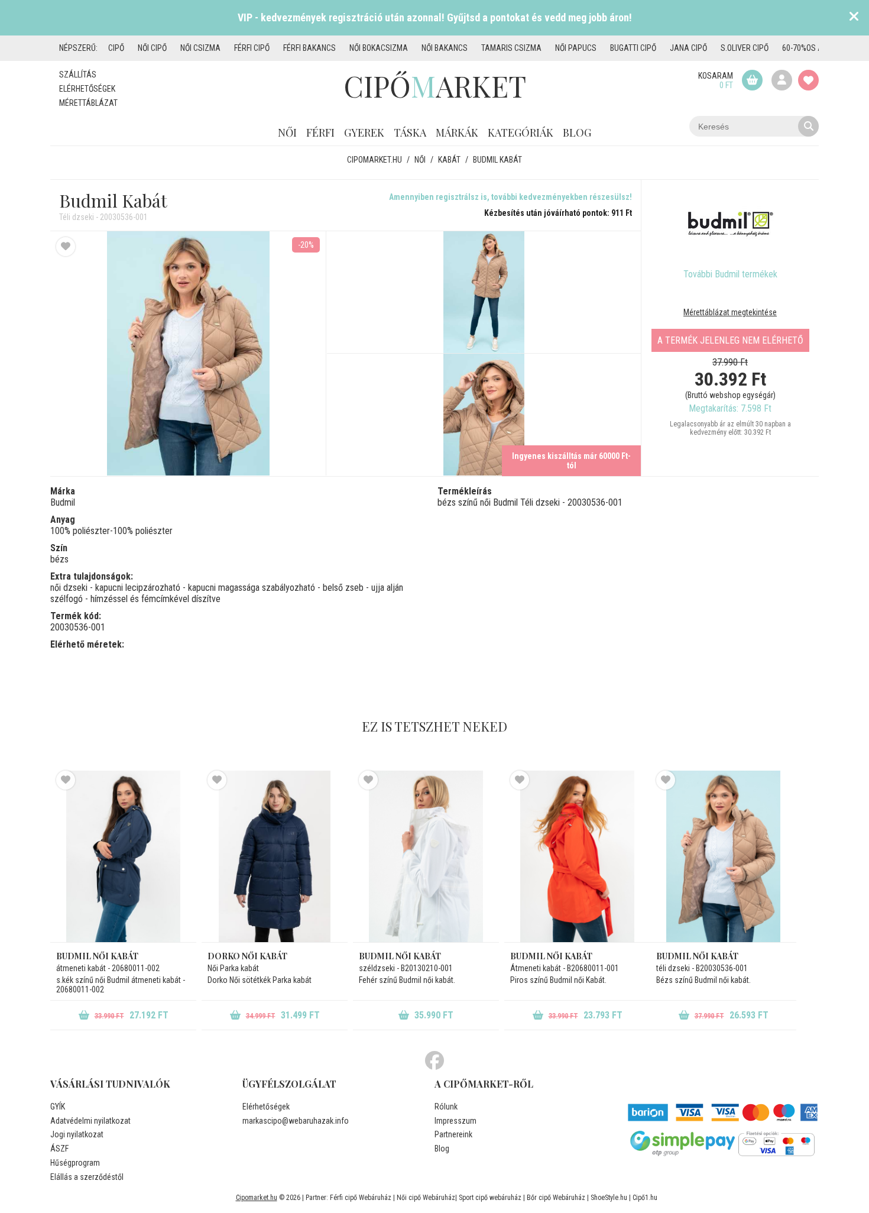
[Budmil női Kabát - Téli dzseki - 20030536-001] (484, 292)
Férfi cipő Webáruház (360, 1197)
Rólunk (446, 1106)
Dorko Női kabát (247, 956)
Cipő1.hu (645, 1197)
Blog (577, 132)
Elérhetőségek (87, 88)
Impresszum (455, 1120)
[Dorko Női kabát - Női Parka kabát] (275, 856)
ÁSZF (59, 1148)
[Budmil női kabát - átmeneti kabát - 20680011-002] (123, 856)
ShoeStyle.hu (609, 1197)
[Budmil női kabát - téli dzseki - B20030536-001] (723, 856)
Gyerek (364, 132)
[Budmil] (730, 224)
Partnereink (453, 1134)
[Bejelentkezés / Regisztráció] (781, 80)
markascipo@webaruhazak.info (295, 1120)
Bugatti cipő (633, 48)
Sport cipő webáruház (490, 1197)
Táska (410, 132)
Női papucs (575, 48)
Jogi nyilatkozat (76, 1134)
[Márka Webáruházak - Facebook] (434, 1061)
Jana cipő (688, 48)
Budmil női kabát (97, 956)
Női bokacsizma (378, 48)
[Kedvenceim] (808, 80)
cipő (116, 48)
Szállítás (77, 74)
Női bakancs (444, 48)
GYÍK (57, 1106)
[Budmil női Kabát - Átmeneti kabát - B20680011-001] (577, 856)
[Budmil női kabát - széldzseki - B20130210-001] (426, 856)
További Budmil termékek (730, 274)
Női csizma (200, 48)
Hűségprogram (75, 1162)
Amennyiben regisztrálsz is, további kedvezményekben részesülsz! (510, 197)
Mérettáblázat (88, 103)
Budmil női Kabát (551, 956)
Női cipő (152, 48)
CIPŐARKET (434, 86)
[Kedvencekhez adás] (65, 246)
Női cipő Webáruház (426, 1197)
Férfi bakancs (309, 48)
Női (287, 132)
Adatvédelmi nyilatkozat (90, 1120)
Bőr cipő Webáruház (556, 1197)
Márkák (457, 132)
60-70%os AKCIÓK (812, 48)
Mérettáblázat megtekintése (730, 312)
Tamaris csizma (511, 48)
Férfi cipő (252, 48)
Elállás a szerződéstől (87, 1177)
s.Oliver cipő (745, 48)
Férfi (320, 132)
